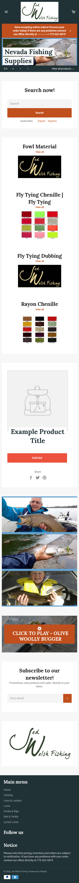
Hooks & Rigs (11, 811)
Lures (7, 805)
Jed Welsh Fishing (19, 871)
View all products (63, 68)
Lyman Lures (11, 822)
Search (39, 112)
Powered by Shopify (38, 871)
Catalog (8, 795)
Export (41, 121)
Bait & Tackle (11, 816)
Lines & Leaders (13, 800)
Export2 (52, 121)
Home (7, 789)
